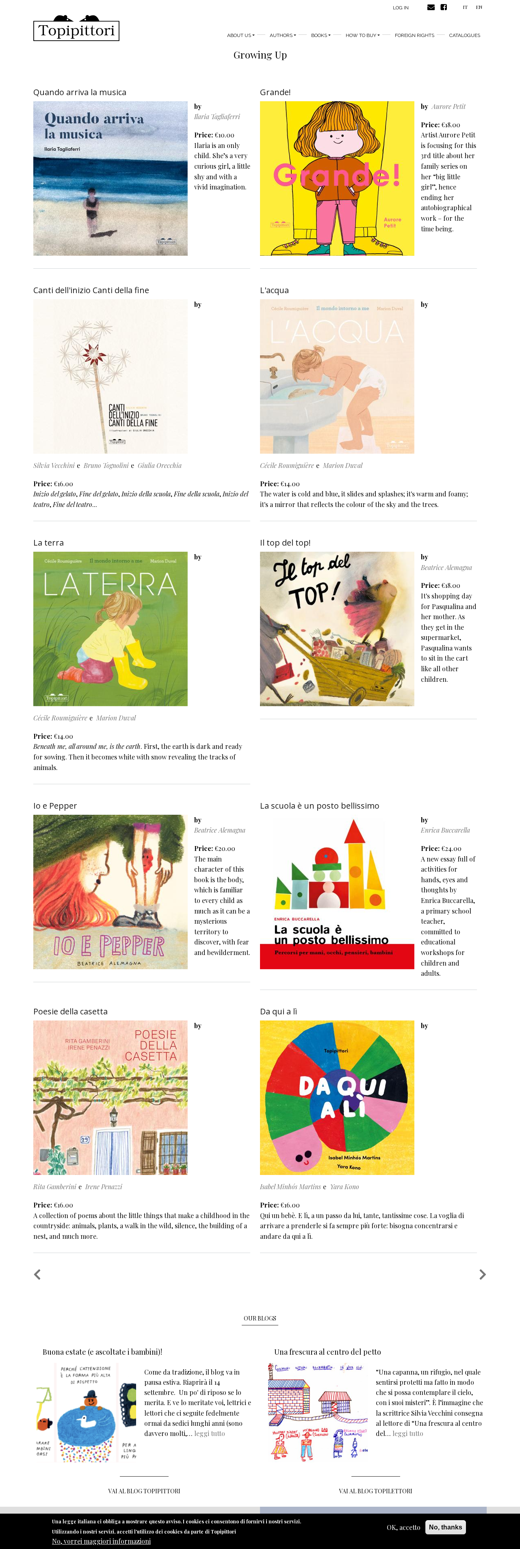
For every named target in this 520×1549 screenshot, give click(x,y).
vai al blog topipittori (144, 1491)
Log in (401, 8)
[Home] (76, 28)
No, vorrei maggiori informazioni (101, 1541)
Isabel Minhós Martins (290, 1186)
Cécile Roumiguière (287, 465)
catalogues (464, 35)
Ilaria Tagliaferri (217, 116)
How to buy (361, 35)
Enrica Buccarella (445, 830)
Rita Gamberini (54, 1186)
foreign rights (414, 35)
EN (479, 7)
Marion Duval (342, 465)
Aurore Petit (449, 106)
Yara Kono (344, 1186)
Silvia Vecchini (54, 465)
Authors (281, 35)
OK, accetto (403, 1527)
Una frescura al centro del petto (327, 1352)
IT (465, 7)
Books (319, 35)
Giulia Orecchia (160, 465)
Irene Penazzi (103, 1186)
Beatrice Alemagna (446, 567)
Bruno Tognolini (106, 465)
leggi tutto (209, 1433)
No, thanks (445, 1527)
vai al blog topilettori (375, 1491)
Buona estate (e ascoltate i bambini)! (102, 1352)
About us (239, 35)
